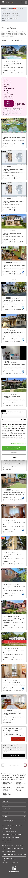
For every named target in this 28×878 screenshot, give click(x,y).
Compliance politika (7, 828)
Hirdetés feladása (18, 739)
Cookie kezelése (6, 837)
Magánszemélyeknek (7, 845)
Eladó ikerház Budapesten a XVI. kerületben (7, 789)
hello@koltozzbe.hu (6, 860)
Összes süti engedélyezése (14, 447)
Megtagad (14, 457)
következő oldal (25, 765)
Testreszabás (13, 452)
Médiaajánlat (15, 837)
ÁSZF (3, 825)
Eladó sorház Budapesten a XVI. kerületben (7, 795)
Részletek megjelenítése (17, 443)
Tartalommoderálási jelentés (9, 851)
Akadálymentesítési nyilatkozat (9, 854)
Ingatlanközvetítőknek (7, 840)
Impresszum (22, 854)
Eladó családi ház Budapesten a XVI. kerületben (7, 784)
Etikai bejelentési (6, 834)
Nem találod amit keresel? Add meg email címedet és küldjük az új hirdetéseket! (12, 748)
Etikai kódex (19, 825)
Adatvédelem (10, 825)
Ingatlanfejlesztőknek (7, 843)
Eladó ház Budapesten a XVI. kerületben (21, 784)
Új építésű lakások (18, 848)
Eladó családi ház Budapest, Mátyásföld (20, 789)
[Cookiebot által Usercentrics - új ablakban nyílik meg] (20, 420)
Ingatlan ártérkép (19, 845)
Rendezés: (4, 40)
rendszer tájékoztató (17, 834)
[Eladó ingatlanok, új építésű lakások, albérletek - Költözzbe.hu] (14, 868)
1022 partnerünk (10, 426)
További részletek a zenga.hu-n (8, 103)
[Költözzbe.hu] (8, 2)
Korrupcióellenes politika (8, 831)
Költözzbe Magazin (6, 848)
